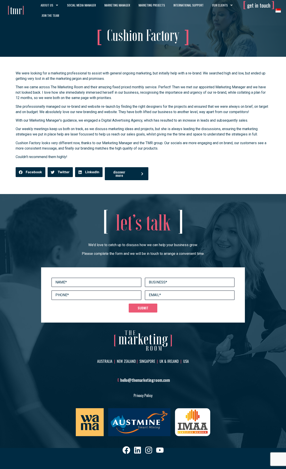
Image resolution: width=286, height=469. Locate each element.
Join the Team (50, 15)
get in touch (258, 5)
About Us (47, 5)
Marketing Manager (117, 5)
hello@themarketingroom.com (145, 380)
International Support (188, 5)
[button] (30, 172)
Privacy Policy (143, 395)
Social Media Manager (81, 5)
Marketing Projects (152, 5)
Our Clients (220, 5)
